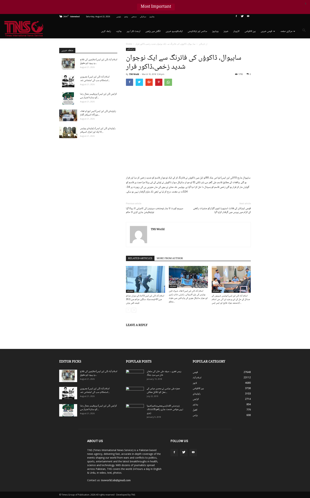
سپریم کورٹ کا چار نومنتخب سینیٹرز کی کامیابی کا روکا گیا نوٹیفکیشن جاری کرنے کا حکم (154, 210)
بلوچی (118, 16)
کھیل (195, 410)
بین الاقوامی (250, 31)
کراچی (196, 399)
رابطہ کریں (106, 31)
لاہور (195, 383)
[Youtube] (248, 16)
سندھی (134, 16)
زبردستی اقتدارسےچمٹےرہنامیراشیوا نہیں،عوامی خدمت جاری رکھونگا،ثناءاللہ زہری (165, 409)
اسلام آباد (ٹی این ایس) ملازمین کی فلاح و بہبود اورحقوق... (98, 61)
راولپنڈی (196, 394)
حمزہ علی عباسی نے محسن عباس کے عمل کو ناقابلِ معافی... (163, 390)
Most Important (156, 7)
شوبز (226, 31)
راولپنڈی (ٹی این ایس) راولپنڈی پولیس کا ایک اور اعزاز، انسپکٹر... (97, 130)
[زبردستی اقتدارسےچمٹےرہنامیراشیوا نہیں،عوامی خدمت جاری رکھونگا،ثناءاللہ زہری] (135, 410)
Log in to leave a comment (141, 331)
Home (129, 44)
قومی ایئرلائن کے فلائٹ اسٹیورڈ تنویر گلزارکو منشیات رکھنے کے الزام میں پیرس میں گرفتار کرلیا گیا (222, 210)
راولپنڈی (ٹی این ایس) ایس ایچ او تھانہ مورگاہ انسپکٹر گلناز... (98, 113)
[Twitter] (242, 16)
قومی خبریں (266, 31)
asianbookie (237, 443)
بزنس (195, 415)
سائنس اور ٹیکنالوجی (197, 31)
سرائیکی (143, 16)
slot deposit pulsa (249, 451)
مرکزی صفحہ (286, 31)
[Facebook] (236, 16)
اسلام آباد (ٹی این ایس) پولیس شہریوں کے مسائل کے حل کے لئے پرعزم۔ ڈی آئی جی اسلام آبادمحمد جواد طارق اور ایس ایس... (231, 299)
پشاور (195, 404)
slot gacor (250, 447)
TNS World (134, 74)
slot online (248, 443)
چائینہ (119, 31)
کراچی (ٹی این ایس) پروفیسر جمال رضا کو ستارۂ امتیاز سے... (98, 96)
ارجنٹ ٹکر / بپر (133, 31)
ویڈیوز (215, 31)
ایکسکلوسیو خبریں (174, 31)
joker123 (236, 451)
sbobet (235, 440)
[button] (304, 31)
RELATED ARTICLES (140, 258)
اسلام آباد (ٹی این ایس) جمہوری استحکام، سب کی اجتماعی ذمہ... (95, 79)
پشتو (126, 16)
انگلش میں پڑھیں (153, 31)
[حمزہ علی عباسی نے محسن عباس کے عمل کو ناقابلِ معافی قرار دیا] (135, 393)
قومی (195, 372)
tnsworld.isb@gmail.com (116, 480)
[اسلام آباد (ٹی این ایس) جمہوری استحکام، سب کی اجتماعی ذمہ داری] (68, 81)
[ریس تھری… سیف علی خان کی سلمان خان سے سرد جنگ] (135, 376)
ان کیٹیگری (130, 49)
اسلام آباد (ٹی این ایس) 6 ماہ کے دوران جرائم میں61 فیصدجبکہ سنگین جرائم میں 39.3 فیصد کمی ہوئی (145, 299)
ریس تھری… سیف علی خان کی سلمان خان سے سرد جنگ (164, 373)
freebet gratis (242, 455)
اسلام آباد (130, 291)
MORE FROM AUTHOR (170, 258)
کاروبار (236, 31)
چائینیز (151, 16)
